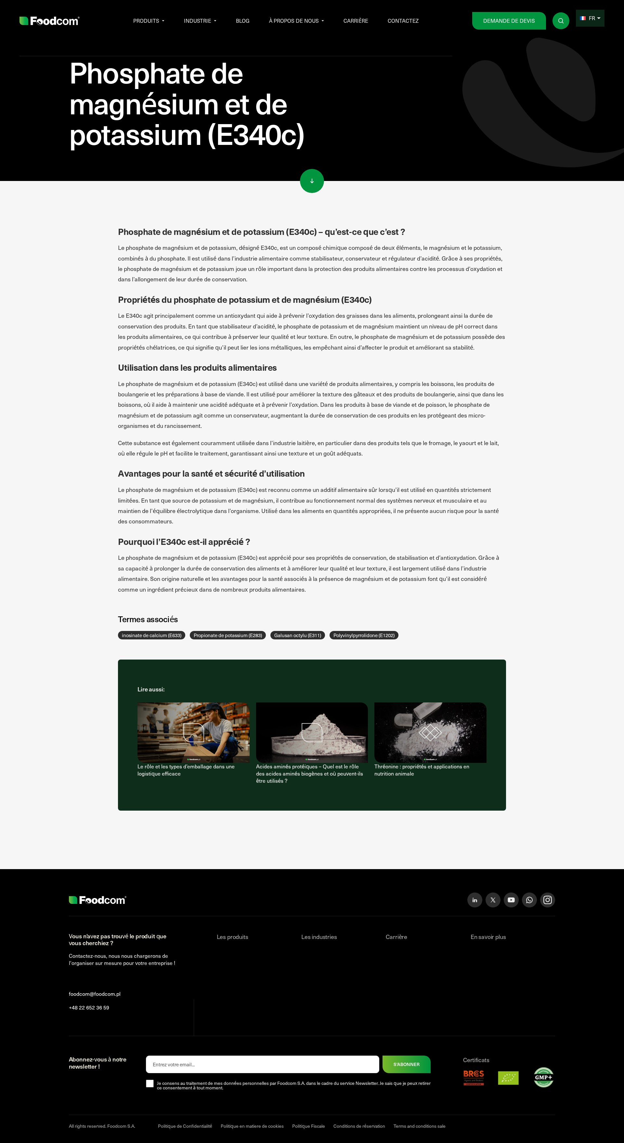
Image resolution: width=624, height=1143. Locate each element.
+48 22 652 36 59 (89, 1007)
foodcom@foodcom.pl (95, 993)
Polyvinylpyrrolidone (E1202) (364, 635)
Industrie (197, 20)
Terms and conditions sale (420, 1126)
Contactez (403, 20)
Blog (243, 20)
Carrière (356, 20)
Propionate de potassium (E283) (228, 635)
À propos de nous (294, 20)
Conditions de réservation (359, 1126)
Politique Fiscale (308, 1126)
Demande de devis (509, 20)
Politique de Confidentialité (185, 1126)
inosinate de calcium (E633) (151, 635)
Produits (146, 20)
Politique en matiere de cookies (252, 1126)
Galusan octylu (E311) (297, 635)
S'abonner (407, 1064)
